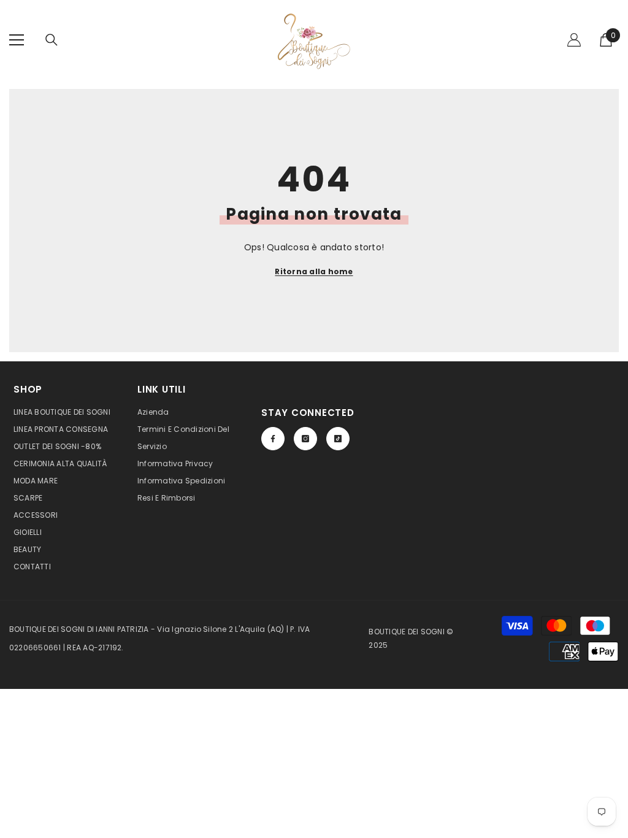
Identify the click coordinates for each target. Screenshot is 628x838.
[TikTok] (338, 438)
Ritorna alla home (314, 271)
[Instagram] (305, 438)
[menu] (16, 40)
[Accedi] (574, 40)
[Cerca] (51, 40)
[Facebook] (273, 438)
